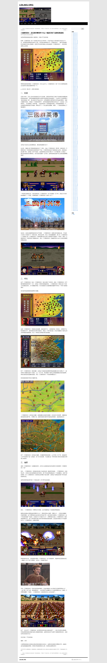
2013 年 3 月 (75, 194)
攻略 (32, 23)
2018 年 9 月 (75, 113)
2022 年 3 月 (75, 68)
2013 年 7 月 (75, 189)
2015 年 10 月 (75, 159)
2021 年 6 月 (75, 79)
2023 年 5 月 (75, 49)
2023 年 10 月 (75, 43)
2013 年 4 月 (75, 193)
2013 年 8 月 (75, 188)
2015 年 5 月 (75, 164)
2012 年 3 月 (75, 209)
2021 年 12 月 (75, 72)
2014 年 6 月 (75, 176)
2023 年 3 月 (75, 52)
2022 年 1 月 (75, 70)
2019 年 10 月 (75, 98)
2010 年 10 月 (75, 210)
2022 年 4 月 (75, 66)
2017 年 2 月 (75, 138)
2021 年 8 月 (75, 77)
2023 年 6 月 (75, 48)
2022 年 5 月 (75, 65)
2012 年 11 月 (75, 198)
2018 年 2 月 (75, 123)
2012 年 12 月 (75, 197)
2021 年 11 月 (75, 73)
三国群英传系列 (40, 649)
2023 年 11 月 (75, 42)
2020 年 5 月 (75, 91)
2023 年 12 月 (75, 40)
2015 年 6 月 (75, 163)
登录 (74, 214)
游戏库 (54, 649)
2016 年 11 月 (75, 142)
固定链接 (63, 649)
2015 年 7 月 (75, 162)
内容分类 (47, 649)
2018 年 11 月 (75, 111)
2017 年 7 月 (75, 132)
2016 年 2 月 (75, 154)
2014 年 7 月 (75, 175)
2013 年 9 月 (75, 186)
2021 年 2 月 (75, 83)
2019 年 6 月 (75, 103)
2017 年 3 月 (75, 137)
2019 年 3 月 (75, 106)
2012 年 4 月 (75, 207)
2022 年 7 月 (75, 63)
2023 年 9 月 (75, 44)
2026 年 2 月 (75, 33)
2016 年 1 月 (75, 155)
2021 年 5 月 (75, 81)
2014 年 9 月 (75, 172)
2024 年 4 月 (75, 35)
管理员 (31, 34)
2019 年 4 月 (75, 104)
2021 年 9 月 (75, 76)
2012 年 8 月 (75, 202)
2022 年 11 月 (75, 57)
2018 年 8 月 (75, 115)
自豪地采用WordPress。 (77, 659)
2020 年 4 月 (75, 93)
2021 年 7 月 (75, 78)
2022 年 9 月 (75, 60)
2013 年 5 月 (75, 192)
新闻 (25, 23)
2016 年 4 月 (75, 151)
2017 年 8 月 (75, 130)
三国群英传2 (33, 649)
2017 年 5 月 (75, 134)
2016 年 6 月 (75, 149)
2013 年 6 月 (75, 190)
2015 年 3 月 (75, 167)
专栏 (35, 23)
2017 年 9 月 (75, 129)
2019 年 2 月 (75, 107)
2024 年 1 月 (75, 39)
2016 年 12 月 (75, 141)
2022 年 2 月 (75, 69)
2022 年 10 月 (75, 59)
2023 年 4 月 (75, 51)
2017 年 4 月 (75, 136)
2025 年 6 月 (75, 34)
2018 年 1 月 (75, 124)
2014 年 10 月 (75, 171)
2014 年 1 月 (75, 182)
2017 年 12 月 (75, 125)
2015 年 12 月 (75, 156)
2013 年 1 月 (75, 196)
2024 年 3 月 (75, 36)
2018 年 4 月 (75, 120)
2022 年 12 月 (75, 56)
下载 (28, 23)
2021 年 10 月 (75, 74)
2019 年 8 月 (75, 100)
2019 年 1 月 (75, 108)
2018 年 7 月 (75, 116)
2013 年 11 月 (75, 184)
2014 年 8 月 (75, 173)
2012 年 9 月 (75, 201)
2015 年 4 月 (75, 166)
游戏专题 (51, 649)
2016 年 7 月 (75, 147)
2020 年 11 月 (75, 87)
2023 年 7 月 (75, 47)
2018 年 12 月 (75, 109)
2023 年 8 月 (75, 46)
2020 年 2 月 (75, 95)
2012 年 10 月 (75, 199)
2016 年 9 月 (75, 145)
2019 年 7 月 (75, 102)
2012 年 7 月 (75, 203)
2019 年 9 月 (75, 99)
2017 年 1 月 (75, 139)
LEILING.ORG (26, 4)
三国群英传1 (28, 649)
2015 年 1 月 (75, 169)
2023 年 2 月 (75, 53)
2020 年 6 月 (75, 90)
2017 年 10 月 (75, 128)
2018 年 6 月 (75, 117)
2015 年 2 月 (75, 168)
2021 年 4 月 (75, 82)
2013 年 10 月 (75, 185)
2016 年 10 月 (75, 143)
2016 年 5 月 (75, 150)
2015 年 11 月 (75, 158)
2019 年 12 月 (75, 96)
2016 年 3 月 (75, 153)
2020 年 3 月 (75, 94)
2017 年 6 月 (75, 133)
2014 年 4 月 (75, 179)
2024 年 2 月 (75, 38)
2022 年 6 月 (75, 64)
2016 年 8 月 (75, 146)
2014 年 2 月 (75, 181)
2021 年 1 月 (75, 85)
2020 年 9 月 (75, 89)
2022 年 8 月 (75, 61)
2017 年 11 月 (75, 126)
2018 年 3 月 (75, 121)
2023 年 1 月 (75, 55)
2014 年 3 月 (75, 180)
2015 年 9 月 (75, 160)
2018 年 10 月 (75, 112)
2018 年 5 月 (75, 119)
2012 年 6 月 (75, 205)
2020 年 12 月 (75, 86)
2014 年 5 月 (75, 177)
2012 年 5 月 (75, 206)
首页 (22, 23)
